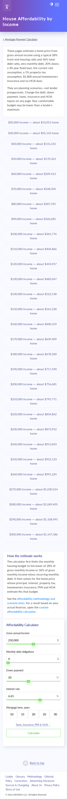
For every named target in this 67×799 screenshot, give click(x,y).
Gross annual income (17, 633)
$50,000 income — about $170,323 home (33, 161)
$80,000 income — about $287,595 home (33, 206)
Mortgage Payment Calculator (20, 39)
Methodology (34, 776)
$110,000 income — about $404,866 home (34, 251)
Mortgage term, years (18, 707)
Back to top (37, 762)
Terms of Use (13, 789)
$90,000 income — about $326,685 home (33, 221)
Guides (9, 776)
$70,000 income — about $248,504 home (33, 191)
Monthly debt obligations (20, 651)
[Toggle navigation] (57, 4)
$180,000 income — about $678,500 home (34, 356)
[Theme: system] (51, 4)
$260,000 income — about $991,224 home (34, 476)
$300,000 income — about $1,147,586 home (33, 536)
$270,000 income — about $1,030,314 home (33, 491)
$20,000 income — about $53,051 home (33, 122)
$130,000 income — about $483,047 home (34, 281)
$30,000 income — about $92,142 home (33, 133)
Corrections (20, 780)
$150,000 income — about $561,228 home (34, 311)
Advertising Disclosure (42, 780)
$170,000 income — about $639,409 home (34, 341)
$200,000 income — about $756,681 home (34, 386)
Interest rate (13, 689)
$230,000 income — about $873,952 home (34, 431)
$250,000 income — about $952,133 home (34, 461)
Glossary (20, 776)
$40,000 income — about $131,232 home (33, 146)
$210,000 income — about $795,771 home (34, 401)
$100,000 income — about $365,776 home (34, 236)
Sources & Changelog (17, 785)
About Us (36, 785)
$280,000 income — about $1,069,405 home (33, 506)
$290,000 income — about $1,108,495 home (33, 521)
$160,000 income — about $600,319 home (34, 326)
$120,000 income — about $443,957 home (34, 266)
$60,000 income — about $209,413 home (33, 176)
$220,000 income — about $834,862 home (34, 416)
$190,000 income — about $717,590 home (34, 371)
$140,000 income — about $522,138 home (34, 296)
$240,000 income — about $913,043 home (34, 446)
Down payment (14, 670)
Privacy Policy (51, 785)
